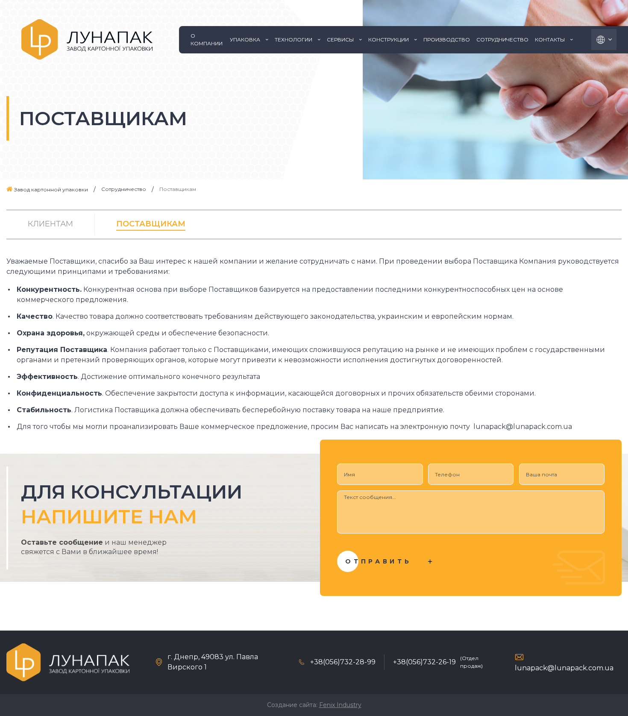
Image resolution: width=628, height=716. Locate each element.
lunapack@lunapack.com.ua (564, 668)
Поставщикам (150, 224)
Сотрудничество (123, 189)
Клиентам (50, 224)
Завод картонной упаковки (50, 189)
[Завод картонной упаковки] (87, 39)
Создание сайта (291, 705)
